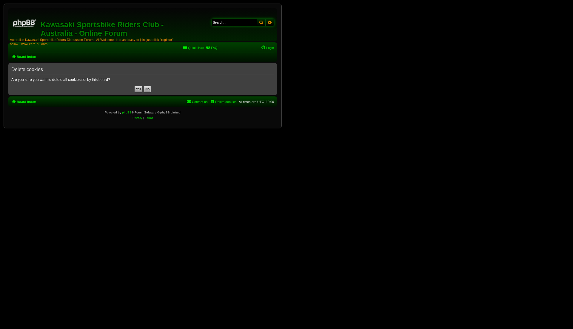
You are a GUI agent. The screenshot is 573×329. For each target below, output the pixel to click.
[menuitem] (212, 47)
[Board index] (25, 22)
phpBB (127, 112)
